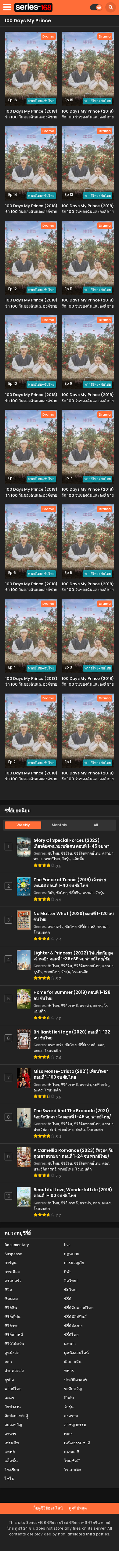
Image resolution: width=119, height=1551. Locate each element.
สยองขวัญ (13, 1425)
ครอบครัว (55, 926)
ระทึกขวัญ (101, 1084)
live (67, 1245)
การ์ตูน (10, 1263)
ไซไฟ (9, 1479)
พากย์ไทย (52, 859)
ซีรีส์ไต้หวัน (14, 1344)
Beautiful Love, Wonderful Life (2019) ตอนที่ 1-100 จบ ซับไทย (73, 1193)
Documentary (17, 1245)
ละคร (97, 1005)
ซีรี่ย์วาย (12, 1326)
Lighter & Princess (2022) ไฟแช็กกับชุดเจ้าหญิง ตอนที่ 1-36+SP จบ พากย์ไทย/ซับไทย (73, 959)
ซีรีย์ (67, 1299)
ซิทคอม (11, 1299)
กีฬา (51, 892)
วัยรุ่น (66, 859)
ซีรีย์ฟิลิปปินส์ (75, 1317)
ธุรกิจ (38, 971)
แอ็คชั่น (78, 859)
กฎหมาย (71, 1254)
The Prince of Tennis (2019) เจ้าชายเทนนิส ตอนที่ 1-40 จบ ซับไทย (70, 883)
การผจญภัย (74, 1263)
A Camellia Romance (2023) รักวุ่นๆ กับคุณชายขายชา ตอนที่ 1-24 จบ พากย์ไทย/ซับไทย (74, 1156)
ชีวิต (8, 1290)
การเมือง (12, 1272)
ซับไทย (53, 853)
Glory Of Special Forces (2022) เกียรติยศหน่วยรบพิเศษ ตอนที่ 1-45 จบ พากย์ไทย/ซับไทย (74, 846)
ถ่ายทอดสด (14, 1371)
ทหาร (38, 859)
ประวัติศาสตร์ (45, 1129)
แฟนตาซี (71, 1452)
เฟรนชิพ (12, 1443)
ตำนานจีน (72, 1362)
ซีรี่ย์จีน (66, 853)
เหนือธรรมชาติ (77, 1443)
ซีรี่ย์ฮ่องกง (73, 1326)
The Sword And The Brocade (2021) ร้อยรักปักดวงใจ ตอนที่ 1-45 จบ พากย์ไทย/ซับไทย (72, 1116)
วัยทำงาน (13, 1407)
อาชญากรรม (75, 1425)
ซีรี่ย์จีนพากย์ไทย (87, 853)
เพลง (68, 1434)
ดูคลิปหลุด (78, 1508)
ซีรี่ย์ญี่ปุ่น (12, 1317)
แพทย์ (10, 1452)
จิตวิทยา (71, 1281)
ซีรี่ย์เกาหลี (87, 926)
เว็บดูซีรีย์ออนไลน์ (47, 1508)
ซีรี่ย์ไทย (71, 1335)
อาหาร (10, 1434)
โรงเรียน (12, 1470)
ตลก (100, 1045)
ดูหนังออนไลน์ (76, 1353)
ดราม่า (108, 853)
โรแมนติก (42, 932)
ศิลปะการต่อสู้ (16, 1416)
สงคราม (71, 1416)
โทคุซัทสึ (72, 1461)
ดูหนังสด (12, 1353)
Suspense (13, 1254)
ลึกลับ (80, 1129)
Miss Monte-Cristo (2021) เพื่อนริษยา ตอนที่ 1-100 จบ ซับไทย (71, 1074)
